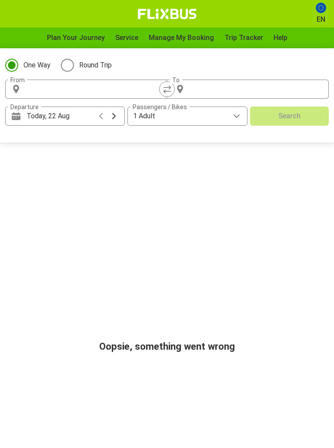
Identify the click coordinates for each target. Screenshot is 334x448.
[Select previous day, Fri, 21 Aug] (101, 116)
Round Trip (95, 65)
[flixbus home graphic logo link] (167, 14)
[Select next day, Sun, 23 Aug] (114, 116)
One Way (36, 65)
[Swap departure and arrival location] (167, 89)
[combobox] (94, 89)
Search (289, 116)
